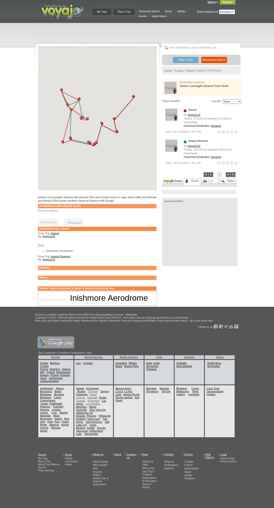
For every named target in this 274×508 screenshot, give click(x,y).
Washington (91, 433)
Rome (43, 424)
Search (42, 467)
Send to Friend (146, 486)
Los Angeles (93, 403)
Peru (136, 366)
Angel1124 (49, 236)
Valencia (54, 424)
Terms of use (227, 458)
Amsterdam (46, 388)
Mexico (128, 366)
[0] (219, 132)
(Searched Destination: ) (202, 125)
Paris (50, 421)
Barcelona (46, 391)
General (169, 468)
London (56, 409)
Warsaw (55, 427)
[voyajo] (62, 21)
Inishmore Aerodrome (109, 297)
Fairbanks (82, 394)
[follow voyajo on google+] (221, 327)
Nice (66, 418)
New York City (97, 409)
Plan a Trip (185, 59)
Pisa (57, 421)
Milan (56, 415)
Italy (42, 372)
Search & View (147, 463)
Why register (100, 465)
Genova (44, 409)
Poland (54, 375)
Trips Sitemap (46, 470)
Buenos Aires (123, 388)
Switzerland (56, 378)
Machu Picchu (131, 394)
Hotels (68, 464)
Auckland (193, 394)
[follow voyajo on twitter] (226, 327)
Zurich (43, 430)
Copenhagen (47, 400)
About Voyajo (100, 461)
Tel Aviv (166, 391)
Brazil (119, 366)
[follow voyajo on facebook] (216, 327)
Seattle (91, 427)
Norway (44, 375)
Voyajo (168, 70)
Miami (92, 406)
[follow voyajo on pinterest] (236, 327)
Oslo (42, 421)
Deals (68, 454)
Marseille (45, 415)
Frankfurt (58, 406)
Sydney (180, 394)
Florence (45, 406)
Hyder (102, 397)
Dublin (44, 403)
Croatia (44, 366)
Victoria (211, 394)
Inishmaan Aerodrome (54, 299)
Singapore (152, 366)
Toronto (101, 427)
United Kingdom (49, 381)
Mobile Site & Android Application (100, 481)
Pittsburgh (105, 415)
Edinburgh (56, 403)
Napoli (58, 418)
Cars (211, 180)
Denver (104, 391)
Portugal (65, 375)
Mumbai (164, 388)
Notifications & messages (149, 479)
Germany (54, 369)
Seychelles (213, 366)
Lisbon (44, 412)
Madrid (64, 412)
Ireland (55, 233)
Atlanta (80, 388)
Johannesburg (215, 391)
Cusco (119, 391)
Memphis (81, 406)
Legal (223, 454)
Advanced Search (214, 59)
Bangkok (151, 388)
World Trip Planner (49, 464)
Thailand (151, 369)
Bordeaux (45, 394)
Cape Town (213, 388)
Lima (118, 394)
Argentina (121, 363)
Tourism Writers (97, 473)
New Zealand (184, 366)
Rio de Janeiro (124, 397)
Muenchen (46, 418)
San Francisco (94, 421)
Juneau (80, 400)
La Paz (128, 391)
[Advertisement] (139, 32)
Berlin (58, 391)
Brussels (59, 394)
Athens (60, 388)
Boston (81, 391)
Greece (66, 369)
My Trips (43, 458)
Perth (195, 391)
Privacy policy (228, 461)
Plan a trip (148, 468)
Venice (65, 424)
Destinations (171, 465)
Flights (69, 458)
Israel (156, 363)
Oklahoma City (84, 412)
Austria (44, 363)
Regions (169, 461)
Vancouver (82, 430)
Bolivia (133, 363)
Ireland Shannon (60, 256)
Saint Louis (93, 418)
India (149, 363)
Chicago (93, 391)
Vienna (44, 427)
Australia (181, 363)
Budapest (45, 397)
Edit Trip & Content (148, 473)
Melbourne (182, 391)
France (44, 369)
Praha (65, 421)
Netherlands (63, 372)
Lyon (54, 412)
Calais (57, 397)
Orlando (80, 415)
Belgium (55, 363)
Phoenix (91, 415)
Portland (81, 418)
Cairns (195, 388)
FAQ (95, 468)
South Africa (214, 363)
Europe (179, 70)
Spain (43, 378)
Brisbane (181, 388)
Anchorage (92, 388)
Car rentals (71, 461)
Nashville (81, 409)
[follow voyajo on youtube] (231, 327)
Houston (92, 397)
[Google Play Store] (55, 347)
